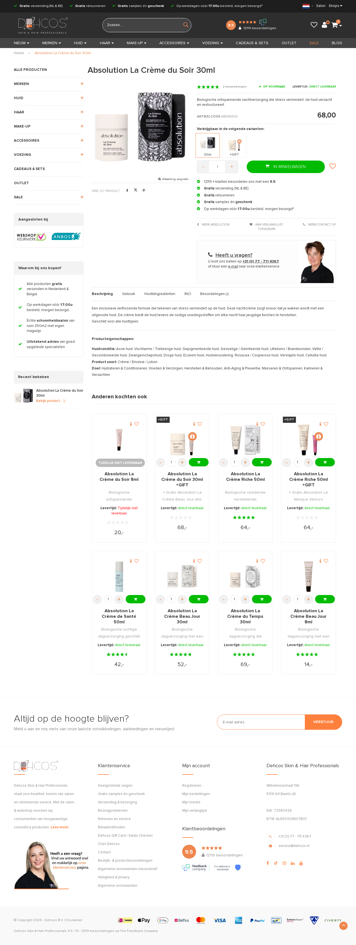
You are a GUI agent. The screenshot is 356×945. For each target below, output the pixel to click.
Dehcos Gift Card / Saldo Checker (125, 836)
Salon (320, 6)
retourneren (90, 6)
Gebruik (128, 294)
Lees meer (60, 827)
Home (19, 53)
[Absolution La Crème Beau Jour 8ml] (308, 576)
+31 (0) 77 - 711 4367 (294, 836)
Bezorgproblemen (113, 810)
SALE (314, 43)
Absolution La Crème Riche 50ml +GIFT (308, 479)
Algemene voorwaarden (117, 886)
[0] (335, 25)
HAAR (105, 43)
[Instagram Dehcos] (284, 863)
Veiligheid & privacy (114, 877)
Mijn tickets (191, 802)
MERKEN (49, 43)
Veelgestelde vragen (115, 786)
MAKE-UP (135, 43)
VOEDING (210, 43)
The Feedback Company (139, 931)
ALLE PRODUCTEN (30, 70)
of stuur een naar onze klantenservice (244, 266)
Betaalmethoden (111, 827)
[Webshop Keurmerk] (31, 237)
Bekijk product (48, 401)
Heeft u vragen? (234, 255)
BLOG (337, 43)
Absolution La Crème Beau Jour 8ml (308, 616)
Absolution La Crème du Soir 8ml (119, 477)
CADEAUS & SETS (252, 43)
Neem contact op (321, 224)
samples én (141, 6)
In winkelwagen (289, 167)
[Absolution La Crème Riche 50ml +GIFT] (308, 439)
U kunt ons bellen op (243, 261)
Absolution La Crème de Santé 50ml (119, 616)
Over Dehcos (109, 844)
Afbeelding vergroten (175, 179)
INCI (187, 294)
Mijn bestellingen (196, 794)
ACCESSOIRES (172, 43)
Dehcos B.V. (53, 920)
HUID (78, 43)
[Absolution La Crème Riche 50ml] (245, 439)
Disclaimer (74, 920)
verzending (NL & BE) (41, 6)
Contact (104, 852)
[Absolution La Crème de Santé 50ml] (119, 576)
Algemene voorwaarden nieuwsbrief (127, 869)
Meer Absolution (215, 224)
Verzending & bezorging (117, 802)
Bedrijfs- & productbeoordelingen (125, 860)
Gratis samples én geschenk (121, 794)
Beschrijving (102, 294)
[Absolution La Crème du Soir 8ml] (119, 439)
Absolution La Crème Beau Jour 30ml (182, 616)
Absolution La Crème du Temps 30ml (245, 616)
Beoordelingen (214, 294)
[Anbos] (66, 237)
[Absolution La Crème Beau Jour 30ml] (182, 576)
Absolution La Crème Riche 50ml (245, 477)
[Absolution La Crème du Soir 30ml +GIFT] (182, 439)
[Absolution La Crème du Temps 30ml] (245, 576)
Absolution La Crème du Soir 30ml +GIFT (182, 479)
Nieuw (20, 43)
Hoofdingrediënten (159, 294)
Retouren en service (114, 819)
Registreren (191, 786)
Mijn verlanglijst (194, 810)
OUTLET (289, 43)
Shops (334, 6)
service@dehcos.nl (294, 846)
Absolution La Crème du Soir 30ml (63, 53)
